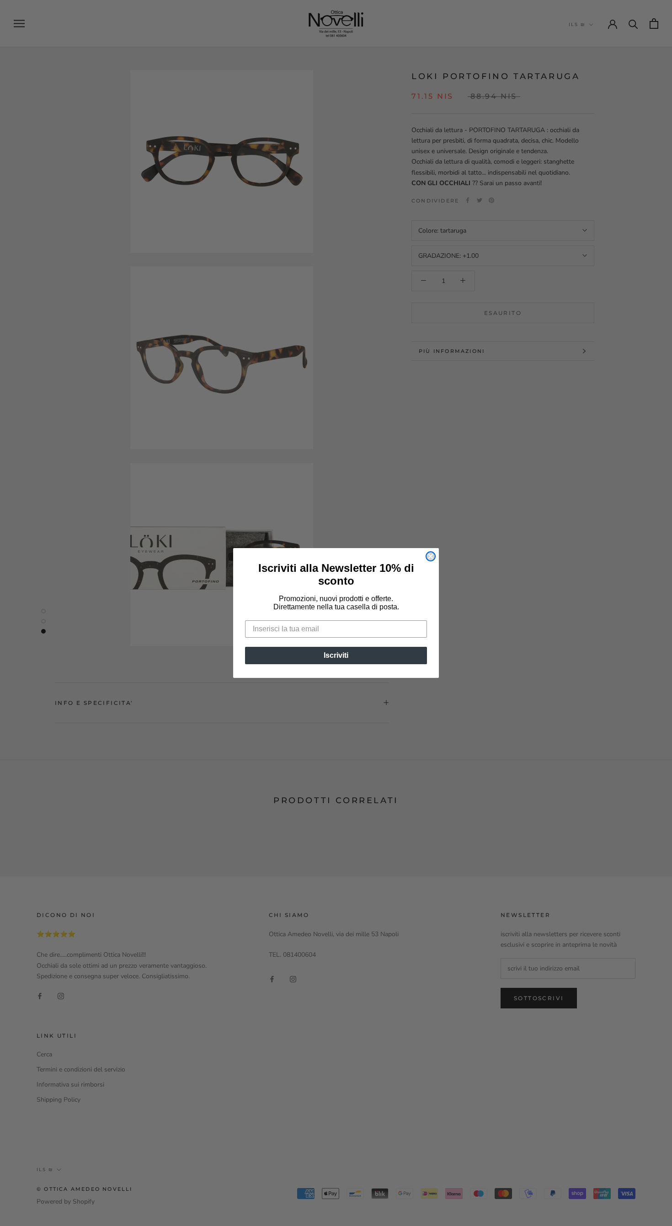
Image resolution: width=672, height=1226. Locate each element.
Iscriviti (336, 655)
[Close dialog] (430, 556)
